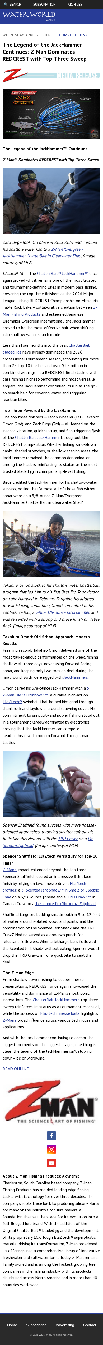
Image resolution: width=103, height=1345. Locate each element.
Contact (89, 1325)
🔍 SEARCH (12, 4)
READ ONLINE (16, 1068)
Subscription (36, 1325)
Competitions (73, 35)
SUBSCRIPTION (44, 4)
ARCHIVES (75, 4)
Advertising (65, 1325)
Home (12, 1325)
